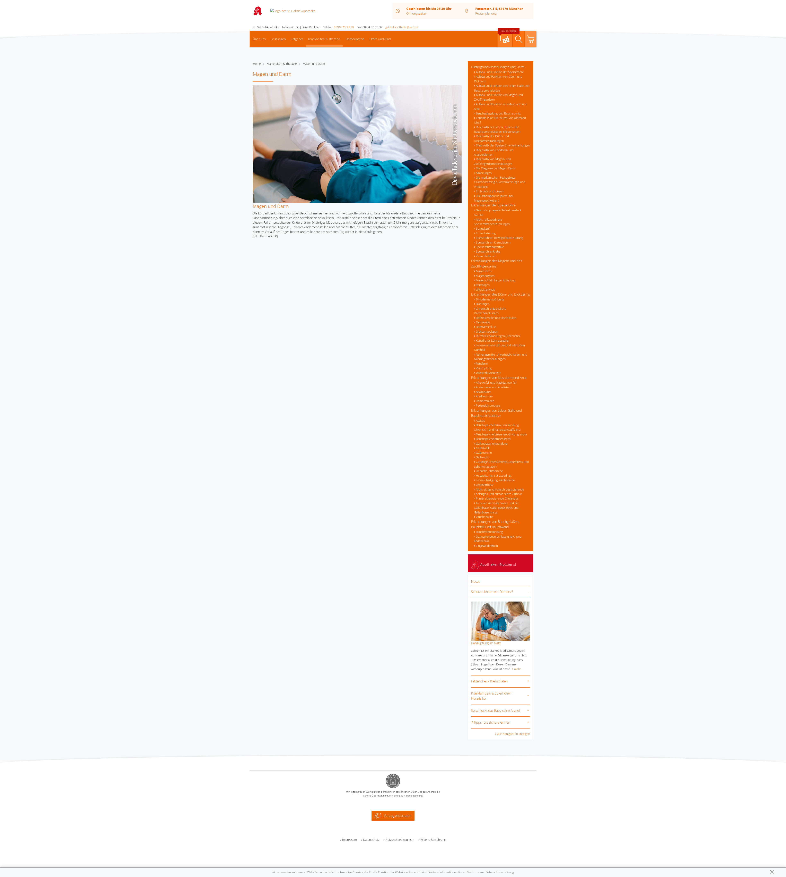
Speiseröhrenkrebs (488, 251)
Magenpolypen (485, 276)
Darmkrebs (483, 322)
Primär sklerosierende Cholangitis (497, 498)
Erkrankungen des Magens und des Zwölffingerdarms (496, 264)
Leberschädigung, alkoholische (495, 480)
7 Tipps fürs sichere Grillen (490, 722)
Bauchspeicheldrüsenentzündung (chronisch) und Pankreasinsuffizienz (497, 427)
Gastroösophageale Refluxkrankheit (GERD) (497, 212)
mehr (517, 669)
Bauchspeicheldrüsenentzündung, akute (501, 434)
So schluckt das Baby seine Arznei (495, 710)
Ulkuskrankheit (485, 289)
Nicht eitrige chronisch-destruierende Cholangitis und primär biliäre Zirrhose (499, 491)
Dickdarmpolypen (487, 331)
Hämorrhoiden (485, 401)
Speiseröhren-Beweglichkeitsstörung (499, 238)
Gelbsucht (482, 457)
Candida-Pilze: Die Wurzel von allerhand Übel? (500, 120)
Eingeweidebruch (487, 546)
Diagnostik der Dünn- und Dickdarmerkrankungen (491, 138)
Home (257, 64)
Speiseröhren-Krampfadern (493, 242)
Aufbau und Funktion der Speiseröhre (500, 72)
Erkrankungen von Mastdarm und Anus (499, 377)
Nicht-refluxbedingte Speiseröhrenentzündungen (492, 222)
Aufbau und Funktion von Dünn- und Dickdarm (498, 79)
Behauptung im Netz (486, 643)
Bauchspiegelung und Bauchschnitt (498, 113)
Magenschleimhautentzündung (495, 280)
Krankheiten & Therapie (324, 39)
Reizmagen (483, 285)
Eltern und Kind (380, 39)
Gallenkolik (483, 448)
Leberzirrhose (485, 485)
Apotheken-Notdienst (497, 564)
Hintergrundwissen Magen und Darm (498, 67)
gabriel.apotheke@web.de (401, 27)
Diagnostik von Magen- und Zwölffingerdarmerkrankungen (493, 161)
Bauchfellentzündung (489, 532)
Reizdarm (482, 363)
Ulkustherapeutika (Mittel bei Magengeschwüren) (493, 198)
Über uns (259, 39)
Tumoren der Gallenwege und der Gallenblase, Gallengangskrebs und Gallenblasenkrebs (496, 507)
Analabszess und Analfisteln (493, 387)
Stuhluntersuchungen (490, 191)
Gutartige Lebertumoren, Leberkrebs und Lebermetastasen (501, 464)
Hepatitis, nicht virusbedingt (494, 475)
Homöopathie (355, 39)
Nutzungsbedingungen (399, 840)
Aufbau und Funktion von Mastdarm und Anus (500, 106)
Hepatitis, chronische (489, 471)
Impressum (349, 840)
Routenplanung (486, 13)
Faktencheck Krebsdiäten (489, 681)
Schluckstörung (486, 233)
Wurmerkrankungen (488, 373)
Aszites (480, 421)
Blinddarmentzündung (490, 299)
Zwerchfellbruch (486, 256)
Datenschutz (371, 840)
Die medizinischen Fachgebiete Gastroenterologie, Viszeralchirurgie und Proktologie (499, 182)
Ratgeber (297, 39)
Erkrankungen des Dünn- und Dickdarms (500, 294)
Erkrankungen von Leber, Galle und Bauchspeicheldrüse (496, 413)
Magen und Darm (314, 64)
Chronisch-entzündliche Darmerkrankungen (490, 311)
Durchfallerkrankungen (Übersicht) (498, 336)
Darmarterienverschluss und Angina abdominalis (497, 539)
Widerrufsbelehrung (433, 840)
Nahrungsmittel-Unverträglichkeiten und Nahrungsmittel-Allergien (500, 356)
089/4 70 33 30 (344, 27)
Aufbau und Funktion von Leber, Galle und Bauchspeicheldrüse (501, 88)
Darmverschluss (486, 327)
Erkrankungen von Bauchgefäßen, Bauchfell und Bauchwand (495, 524)
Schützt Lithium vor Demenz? (492, 591)
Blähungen (482, 304)
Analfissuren (483, 392)
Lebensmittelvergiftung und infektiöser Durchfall (499, 347)
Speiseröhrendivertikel (490, 247)
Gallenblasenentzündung (491, 443)
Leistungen (278, 39)
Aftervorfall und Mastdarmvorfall (496, 382)
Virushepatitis (484, 517)
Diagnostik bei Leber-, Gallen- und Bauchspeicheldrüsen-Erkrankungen (497, 129)
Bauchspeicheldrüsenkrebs (493, 439)
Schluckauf (483, 228)
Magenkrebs (484, 271)
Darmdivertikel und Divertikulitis (496, 318)
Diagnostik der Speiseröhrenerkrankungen (503, 145)
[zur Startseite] (292, 11)
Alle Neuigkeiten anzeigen (513, 734)
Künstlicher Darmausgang (492, 340)
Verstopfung (483, 368)
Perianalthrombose (488, 405)
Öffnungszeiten (416, 13)
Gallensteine (484, 452)
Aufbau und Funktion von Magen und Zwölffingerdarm (498, 97)
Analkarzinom (484, 396)
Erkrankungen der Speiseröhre (493, 205)
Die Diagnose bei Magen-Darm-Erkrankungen (495, 170)
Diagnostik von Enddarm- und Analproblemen (494, 152)
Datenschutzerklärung (500, 872)
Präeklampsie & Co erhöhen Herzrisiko (491, 696)
